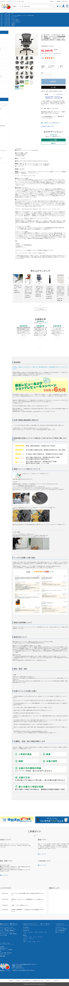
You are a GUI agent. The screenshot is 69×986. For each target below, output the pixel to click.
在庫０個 (13, 23)
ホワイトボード (3, 932)
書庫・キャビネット (8, 928)
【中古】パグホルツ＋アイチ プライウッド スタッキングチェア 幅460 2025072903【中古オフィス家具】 (28, 290)
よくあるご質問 (3, 952)
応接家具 (7, 930)
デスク (11, 927)
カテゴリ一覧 (7, 14)
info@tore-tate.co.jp (20, 967)
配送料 (46, 53)
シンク (45, 932)
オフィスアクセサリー (4, 933)
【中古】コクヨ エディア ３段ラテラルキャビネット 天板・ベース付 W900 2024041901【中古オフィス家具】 (60, 290)
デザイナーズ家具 (15, 19)
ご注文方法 (2, 946)
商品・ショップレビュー (60, 932)
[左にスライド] (37, 305)
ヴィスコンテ (40, 936)
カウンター (2, 930)
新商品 (13, 25)
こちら (55, 108)
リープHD (41, 932)
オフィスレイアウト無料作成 (61, 928)
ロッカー (14, 928)
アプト (25, 933)
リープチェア (30, 932)
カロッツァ (31, 938)
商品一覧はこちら (14, 923)
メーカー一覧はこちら (46, 923)
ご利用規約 (17, 980)
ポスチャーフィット (15, 22)
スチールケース (26, 930)
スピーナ (25, 941)
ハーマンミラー (26, 927)
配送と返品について (4, 948)
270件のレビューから (39, 322)
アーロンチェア (26, 928)
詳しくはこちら (42, 854)
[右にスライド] (43, 305)
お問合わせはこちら (18, 403)
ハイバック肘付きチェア (16, 21)
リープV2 (35, 932)
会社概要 (58, 1)
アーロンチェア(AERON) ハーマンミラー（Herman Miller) (23, 15)
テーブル (1, 928)
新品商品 (15, 933)
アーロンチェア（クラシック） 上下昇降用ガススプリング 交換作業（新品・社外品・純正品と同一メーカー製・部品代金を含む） (50, 290)
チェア (13, 18)
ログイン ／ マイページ (4, 954)
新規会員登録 (2, 956)
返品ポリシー (49, 980)
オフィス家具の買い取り (60, 930)
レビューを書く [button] (53, 140)
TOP (1, 14)
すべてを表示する (40, 309)
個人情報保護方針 (26, 980)
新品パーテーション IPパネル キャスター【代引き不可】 (17, 287)
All (12, 14)
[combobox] (31, 6)
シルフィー (26, 938)
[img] (40, 321)
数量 (42, 73)
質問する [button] (53, 143)
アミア (25, 932)
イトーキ (24, 940)
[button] (61, 97)
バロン (30, 936)
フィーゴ (35, 936)
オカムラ (24, 935)
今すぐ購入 (53, 87)
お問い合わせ (64, 1)
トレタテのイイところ (60, 927)
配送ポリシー (57, 980)
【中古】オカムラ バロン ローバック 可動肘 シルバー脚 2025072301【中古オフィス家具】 (39, 289)
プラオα (33, 941)
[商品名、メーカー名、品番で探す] (49, 6)
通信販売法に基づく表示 (38, 980)
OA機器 (10, 933)
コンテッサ (26, 936)
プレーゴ (38, 941)
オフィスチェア (15, 16)
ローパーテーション (11, 932)
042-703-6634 (19, 965)
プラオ (29, 941)
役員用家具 (12, 930)
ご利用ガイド (52, 1)
